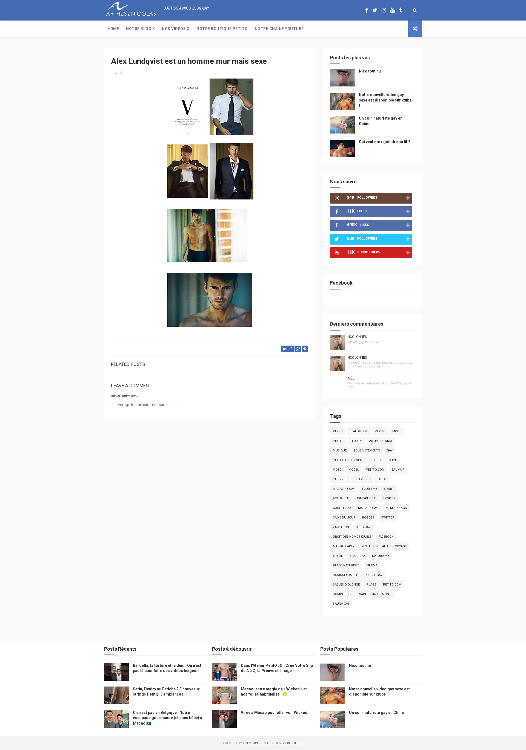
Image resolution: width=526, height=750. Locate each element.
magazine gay (344, 489)
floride (356, 441)
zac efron (341, 527)
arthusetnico (380, 441)
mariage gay (368, 508)
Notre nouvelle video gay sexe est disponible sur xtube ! (385, 100)
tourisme (369, 489)
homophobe (342, 594)
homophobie (366, 498)
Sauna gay (341, 604)
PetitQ (338, 441)
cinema (372, 565)
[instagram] (384, 10)
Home (113, 29)
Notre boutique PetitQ (222, 29)
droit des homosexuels (352, 536)
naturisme (380, 556)
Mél (351, 378)
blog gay (363, 527)
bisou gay (357, 556)
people (376, 460)
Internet (340, 479)
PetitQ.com (392, 584)
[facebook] (366, 10)
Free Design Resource (285, 743)
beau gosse (359, 431)
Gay (390, 450)
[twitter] (374, 10)
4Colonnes (357, 337)
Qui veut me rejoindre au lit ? (384, 142)
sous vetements (366, 450)
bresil (338, 556)
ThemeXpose (253, 743)
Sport (389, 489)
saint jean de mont (375, 594)
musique (340, 450)
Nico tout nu (370, 71)
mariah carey (344, 546)
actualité (341, 498)
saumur (397, 469)
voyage (401, 546)
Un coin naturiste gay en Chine (376, 712)
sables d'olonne (346, 584)
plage (371, 584)
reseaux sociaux (374, 546)
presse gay (373, 575)
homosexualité (345, 575)
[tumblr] (400, 10)
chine (393, 460)
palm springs (396, 508)
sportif (389, 498)
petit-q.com (375, 469)
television (362, 479)
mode (396, 431)
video (337, 469)
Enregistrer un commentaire (142, 404)
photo (380, 431)
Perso (338, 431)
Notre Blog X (140, 29)
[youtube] (393, 10)
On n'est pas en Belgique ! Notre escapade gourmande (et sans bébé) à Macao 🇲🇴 (167, 717)
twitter (387, 517)
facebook (385, 536)
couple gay (342, 508)
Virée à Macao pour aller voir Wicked (274, 712)
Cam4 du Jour (344, 517)
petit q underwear (348, 460)
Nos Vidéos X (175, 29)
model (353, 469)
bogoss (368, 517)
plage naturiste (346, 565)
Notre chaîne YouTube (279, 29)
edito (382, 479)
